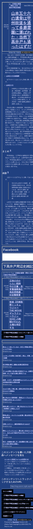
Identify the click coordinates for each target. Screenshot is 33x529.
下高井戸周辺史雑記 (9, 275)
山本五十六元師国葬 (12, 76)
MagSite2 (16, 522)
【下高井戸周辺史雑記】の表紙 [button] (13, 337)
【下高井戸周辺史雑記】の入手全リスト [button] (16, 503)
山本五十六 (9, 85)
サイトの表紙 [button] (7, 491)
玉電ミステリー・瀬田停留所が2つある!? (16, 424)
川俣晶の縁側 (16, 4)
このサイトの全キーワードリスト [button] (14, 512)
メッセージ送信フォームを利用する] (17, 459)
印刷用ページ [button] (7, 516)
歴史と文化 (14, 5)
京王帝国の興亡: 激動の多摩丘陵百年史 (16, 364)
